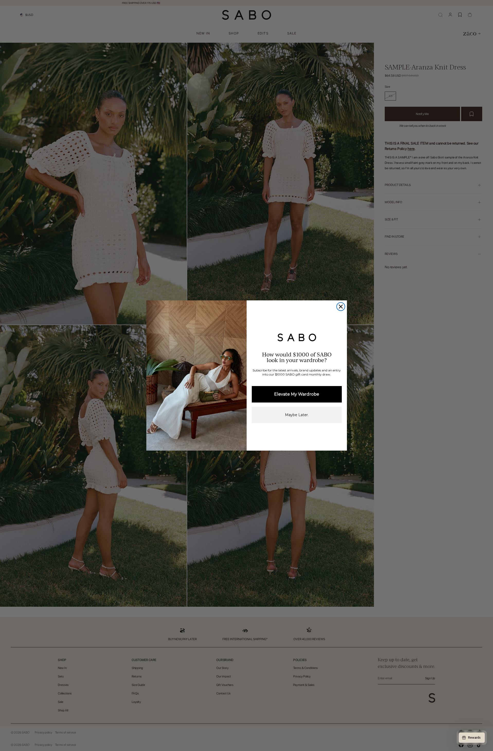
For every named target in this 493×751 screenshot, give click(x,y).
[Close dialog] (341, 306)
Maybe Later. (297, 415)
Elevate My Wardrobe (296, 394)
